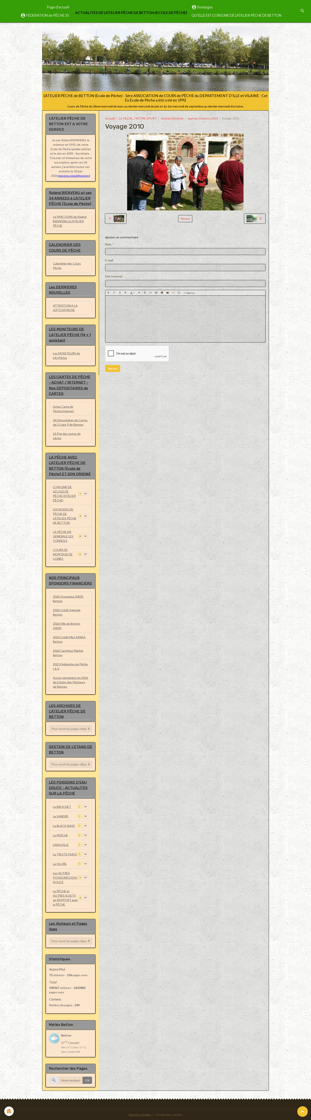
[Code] (173, 293)
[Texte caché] (156, 293)
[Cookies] (9, 1111)
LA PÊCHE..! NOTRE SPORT (138, 118)
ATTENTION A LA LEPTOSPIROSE (65, 308)
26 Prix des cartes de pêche (67, 436)
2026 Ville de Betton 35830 (66, 626)
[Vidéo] (168, 293)
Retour (185, 218)
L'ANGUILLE (61, 845)
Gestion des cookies (168, 1114)
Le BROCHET (62, 806)
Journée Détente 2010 (202, 118)
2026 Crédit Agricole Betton (66, 612)
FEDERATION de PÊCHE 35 (47, 15)
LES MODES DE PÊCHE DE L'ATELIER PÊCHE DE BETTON (64, 516)
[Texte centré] (145, 293)
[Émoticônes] (179, 293)
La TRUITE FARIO (65, 854)
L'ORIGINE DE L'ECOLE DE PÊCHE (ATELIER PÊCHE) (64, 493)
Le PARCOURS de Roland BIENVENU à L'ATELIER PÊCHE (70, 221)
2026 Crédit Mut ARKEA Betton (69, 639)
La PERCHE (60, 835)
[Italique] (114, 293)
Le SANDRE (60, 816)
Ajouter (113, 368)
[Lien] (150, 293)
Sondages (205, 7)
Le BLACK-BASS (64, 826)
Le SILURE (60, 864)
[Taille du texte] (125, 293)
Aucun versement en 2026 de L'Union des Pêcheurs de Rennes (70, 682)
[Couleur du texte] (132, 293)
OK (87, 1080)
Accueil (110, 118)
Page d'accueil (58, 7)
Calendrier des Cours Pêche (67, 266)
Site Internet (113, 276)
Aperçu (190, 292)
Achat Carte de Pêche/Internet (63, 409)
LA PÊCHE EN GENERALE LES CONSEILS (63, 536)
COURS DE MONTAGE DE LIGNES (63, 554)
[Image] (162, 293)
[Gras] (108, 293)
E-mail (109, 260)
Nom (108, 244)
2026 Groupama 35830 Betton (68, 599)
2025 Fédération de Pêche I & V (70, 666)
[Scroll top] (302, 1111)
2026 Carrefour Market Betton (68, 653)
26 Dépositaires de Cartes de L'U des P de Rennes (70, 422)
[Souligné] (120, 293)
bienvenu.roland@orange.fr (74, 175)
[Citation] (139, 293)
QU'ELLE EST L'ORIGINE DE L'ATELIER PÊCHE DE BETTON (236, 15)
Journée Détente (172, 118)
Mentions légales (140, 1114)
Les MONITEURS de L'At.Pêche (66, 355)
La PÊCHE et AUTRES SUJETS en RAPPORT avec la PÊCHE (65, 897)
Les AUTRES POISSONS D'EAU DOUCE (65, 877)
